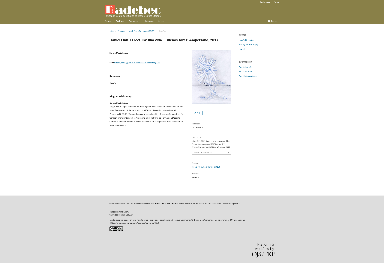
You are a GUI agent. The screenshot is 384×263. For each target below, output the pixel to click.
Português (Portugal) (248, 44)
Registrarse (265, 2)
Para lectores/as (245, 67)
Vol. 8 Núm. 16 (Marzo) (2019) (142, 31)
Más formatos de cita (203, 152)
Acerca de (134, 21)
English (241, 49)
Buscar (273, 21)
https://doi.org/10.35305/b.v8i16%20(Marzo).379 (137, 62)
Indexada (149, 21)
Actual (108, 21)
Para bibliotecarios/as (247, 76)
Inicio (112, 31)
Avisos (161, 21)
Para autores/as (245, 71)
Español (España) (246, 40)
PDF (198, 113)
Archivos (120, 21)
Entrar (276, 2)
